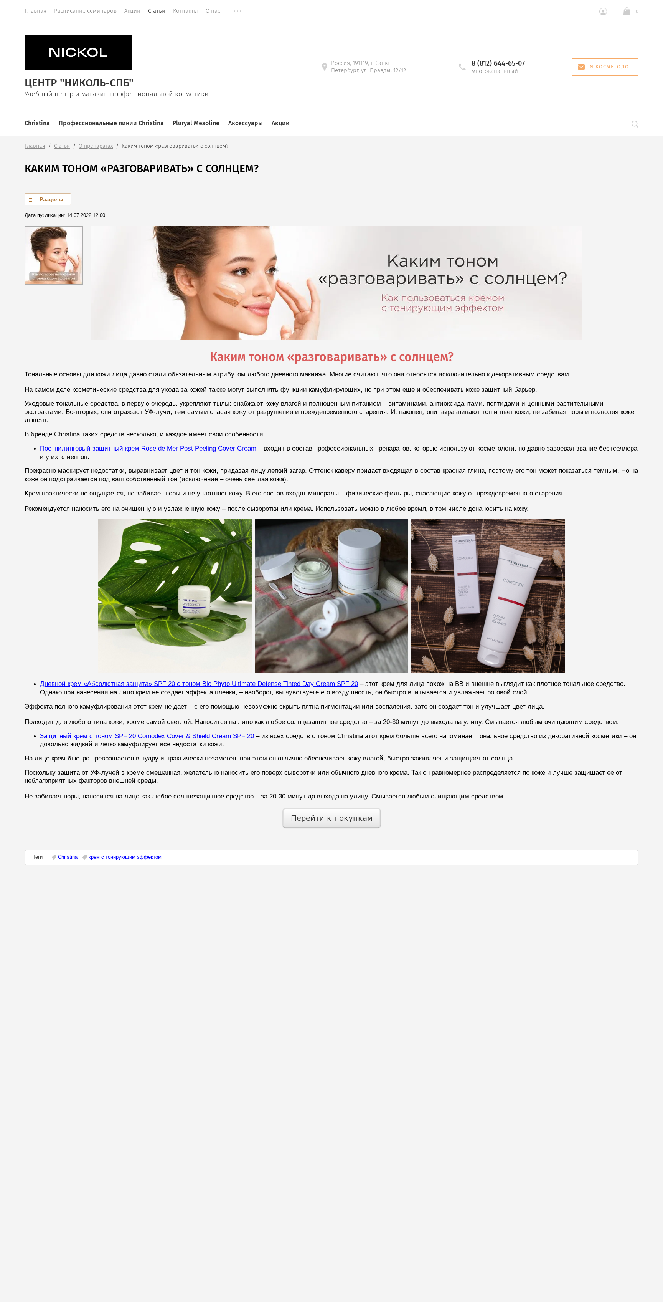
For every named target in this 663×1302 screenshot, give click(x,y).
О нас (213, 10)
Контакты (185, 10)
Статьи (156, 10)
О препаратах (96, 146)
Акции (132, 10)
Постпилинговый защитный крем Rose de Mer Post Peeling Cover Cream (148, 448)
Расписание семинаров (85, 10)
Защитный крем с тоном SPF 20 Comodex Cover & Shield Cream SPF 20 (147, 736)
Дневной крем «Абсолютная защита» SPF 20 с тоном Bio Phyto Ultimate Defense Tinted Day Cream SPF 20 (199, 683)
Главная (35, 10)
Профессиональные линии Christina (111, 123)
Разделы (51, 199)
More (237, 11)
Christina (37, 123)
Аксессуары (245, 123)
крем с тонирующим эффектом (125, 857)
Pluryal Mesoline (196, 123)
